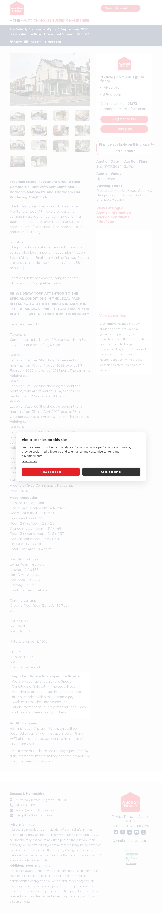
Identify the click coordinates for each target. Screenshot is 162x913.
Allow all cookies (50, 472)
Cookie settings (111, 472)
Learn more (29, 461)
